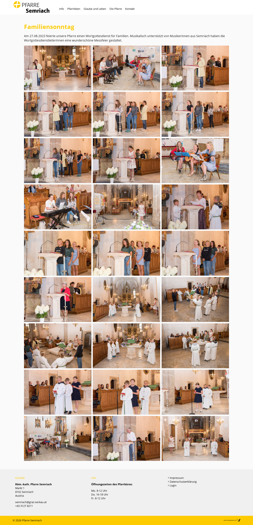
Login (173, 485)
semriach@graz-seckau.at (31, 502)
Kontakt (130, 9)
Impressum (177, 478)
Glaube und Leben (95, 9)
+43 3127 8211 (24, 506)
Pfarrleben (73, 9)
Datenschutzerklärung (183, 481)
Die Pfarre (116, 9)
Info (61, 9)
